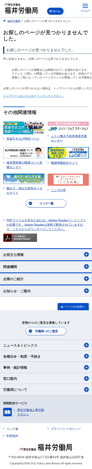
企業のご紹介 (13, 279)
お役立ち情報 (13, 254)
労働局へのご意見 (46, 331)
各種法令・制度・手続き (22, 356)
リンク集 (12, 429)
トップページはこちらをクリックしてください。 (33, 96)
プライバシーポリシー (66, 429)
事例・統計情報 (15, 367)
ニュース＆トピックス (20, 345)
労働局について (15, 389)
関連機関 (10, 267)
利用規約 (12, 436)
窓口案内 (10, 378)
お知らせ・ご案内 (17, 291)
